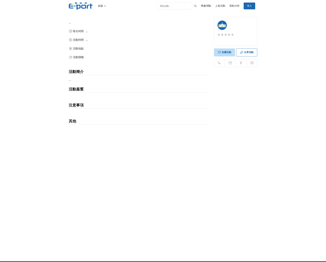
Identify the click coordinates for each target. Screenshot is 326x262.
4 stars (229, 35)
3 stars (225, 35)
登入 (249, 5)
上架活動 (220, 5)
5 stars (232, 35)
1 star (219, 35)
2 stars (222, 35)
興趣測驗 (206, 5)
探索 (101, 5)
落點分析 (234, 5)
